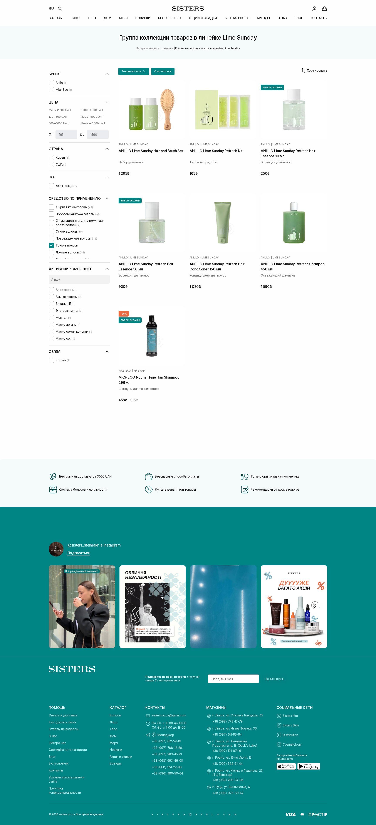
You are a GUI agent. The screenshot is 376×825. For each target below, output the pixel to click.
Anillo (123, 144)
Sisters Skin (291, 725)
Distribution (290, 735)
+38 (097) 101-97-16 (226, 751)
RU (51, 8)
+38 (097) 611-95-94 (227, 734)
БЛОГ (298, 18)
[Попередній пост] (56, 606)
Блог (52, 756)
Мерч (114, 743)
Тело (113, 729)
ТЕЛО (91, 18)
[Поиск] (60, 8)
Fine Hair (140, 370)
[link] (324, 8)
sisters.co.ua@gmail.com (169, 715)
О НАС (282, 18)
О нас (53, 736)
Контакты (56, 770)
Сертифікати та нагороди (68, 749)
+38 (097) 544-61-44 (227, 763)
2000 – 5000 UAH (92, 116)
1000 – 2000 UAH (92, 110)
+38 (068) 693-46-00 (167, 760)
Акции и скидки (121, 756)
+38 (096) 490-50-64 (167, 773)
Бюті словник (58, 763)
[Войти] (314, 8)
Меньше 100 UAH (60, 110)
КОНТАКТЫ (319, 18)
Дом (113, 736)
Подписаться (78, 553)
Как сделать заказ (62, 722)
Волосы (115, 715)
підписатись (274, 679)
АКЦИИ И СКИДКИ (203, 18)
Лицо (113, 722)
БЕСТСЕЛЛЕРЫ (169, 18)
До (82, 134)
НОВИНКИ (143, 18)
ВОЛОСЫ (55, 18)
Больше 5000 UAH (93, 123)
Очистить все (162, 71)
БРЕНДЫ (263, 18)
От (51, 134)
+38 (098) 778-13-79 (227, 721)
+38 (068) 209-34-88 (227, 780)
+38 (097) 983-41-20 (167, 754)
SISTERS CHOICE (237, 18)
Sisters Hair (290, 716)
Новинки (116, 749)
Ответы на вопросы (64, 729)
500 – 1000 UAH (59, 123)
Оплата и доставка (63, 715)
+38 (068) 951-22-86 (167, 767)
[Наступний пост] (319, 606)
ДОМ (107, 18)
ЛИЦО (75, 18)
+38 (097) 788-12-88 (167, 748)
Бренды (115, 763)
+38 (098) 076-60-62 (227, 793)
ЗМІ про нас (57, 743)
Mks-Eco (125, 370)
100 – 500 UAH (58, 116)
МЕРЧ (123, 18)
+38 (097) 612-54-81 (166, 741)
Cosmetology (292, 744)
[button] (133, 71)
